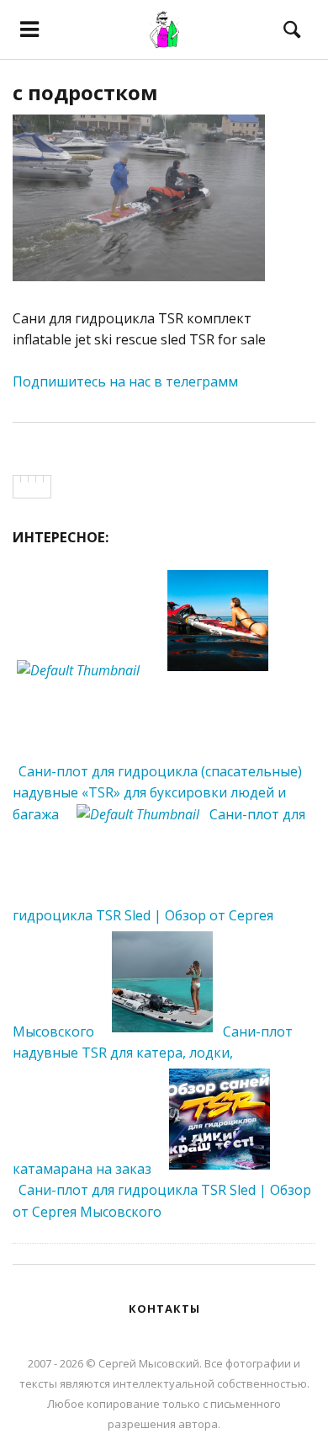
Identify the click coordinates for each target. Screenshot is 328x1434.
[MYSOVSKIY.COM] (164, 29)
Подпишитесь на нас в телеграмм (125, 381)
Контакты (164, 1308)
